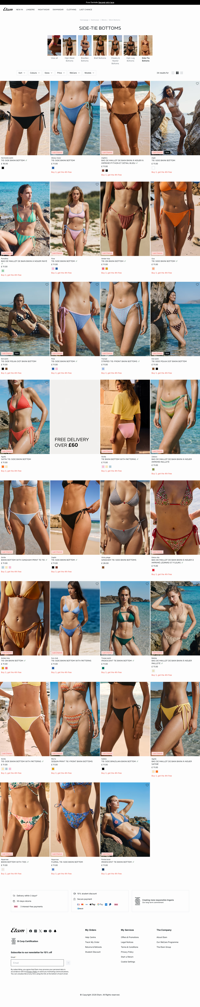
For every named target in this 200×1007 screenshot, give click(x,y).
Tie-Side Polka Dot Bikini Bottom (18, 361)
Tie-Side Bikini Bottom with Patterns (21, 761)
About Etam (162, 937)
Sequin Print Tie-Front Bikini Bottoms (72, 761)
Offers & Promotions (130, 937)
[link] (19, 10)
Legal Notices (127, 942)
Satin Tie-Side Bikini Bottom (16, 459)
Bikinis (104, 20)
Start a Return (127, 957)
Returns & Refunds (93, 947)
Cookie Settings (128, 962)
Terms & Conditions (129, 947)
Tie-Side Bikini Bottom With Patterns (71, 660)
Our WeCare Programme (167, 942)
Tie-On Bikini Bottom (112, 261)
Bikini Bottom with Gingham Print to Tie (23, 560)
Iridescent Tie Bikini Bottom (116, 660)
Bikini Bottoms (114, 20)
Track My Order (92, 942)
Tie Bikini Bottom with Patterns (118, 459)
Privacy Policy (127, 952)
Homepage (84, 20)
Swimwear (95, 20)
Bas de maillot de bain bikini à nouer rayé (24, 261)
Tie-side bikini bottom (13, 160)
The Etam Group (164, 947)
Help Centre (90, 937)
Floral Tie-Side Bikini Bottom (67, 862)
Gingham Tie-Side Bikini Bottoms (118, 560)
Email (13, 957)
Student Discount (93, 952)
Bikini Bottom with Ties (14, 862)
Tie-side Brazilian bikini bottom (118, 761)
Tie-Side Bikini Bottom (63, 160)
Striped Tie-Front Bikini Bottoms (119, 361)
